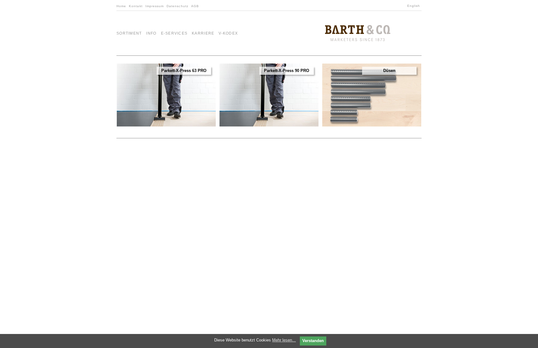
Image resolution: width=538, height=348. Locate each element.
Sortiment (129, 33)
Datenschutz (177, 6)
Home (121, 6)
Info (151, 33)
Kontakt (135, 6)
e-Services (174, 33)
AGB (195, 6)
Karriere (203, 33)
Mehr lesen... (284, 340)
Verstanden (313, 340)
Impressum (154, 6)
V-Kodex (228, 33)
